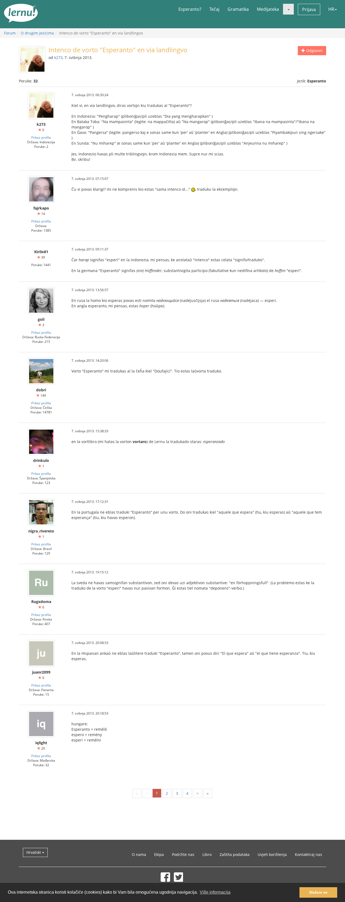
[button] (288, 9)
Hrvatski (34, 852)
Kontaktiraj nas (308, 854)
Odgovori (314, 50)
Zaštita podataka (235, 854)
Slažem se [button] (318, 892)
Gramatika (238, 9)
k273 (58, 57)
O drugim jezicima (37, 33)
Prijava (309, 9)
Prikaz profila (41, 137)
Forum (10, 33)
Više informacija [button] (215, 892)
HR (331, 9)
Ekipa (159, 854)
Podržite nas (183, 854)
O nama (139, 854)
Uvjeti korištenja (272, 854)
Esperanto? (189, 9)
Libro (207, 854)
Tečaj (214, 9)
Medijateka (268, 9)
